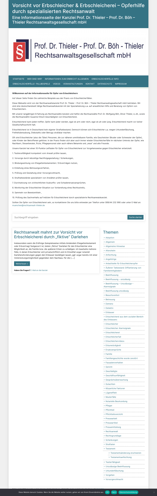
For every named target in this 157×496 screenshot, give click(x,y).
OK (107, 492)
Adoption (110, 237)
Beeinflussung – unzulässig (118, 279)
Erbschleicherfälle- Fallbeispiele (31, 84)
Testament (110, 448)
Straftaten (110, 444)
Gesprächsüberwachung (117, 380)
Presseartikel (112, 423)
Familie (109, 354)
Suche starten (135, 217)
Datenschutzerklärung (128, 492)
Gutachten (110, 384)
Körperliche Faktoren (115, 388)
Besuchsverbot (112, 295)
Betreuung (110, 299)
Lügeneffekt (111, 392)
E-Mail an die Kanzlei (39, 270)
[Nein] (154, 492)
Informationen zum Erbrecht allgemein (67, 79)
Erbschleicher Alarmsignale (118, 328)
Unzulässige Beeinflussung (118, 466)
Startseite (18, 79)
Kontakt (90, 84)
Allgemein (110, 242)
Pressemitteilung (113, 427)
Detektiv (109, 308)
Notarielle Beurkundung (116, 401)
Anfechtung (111, 255)
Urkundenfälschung (115, 470)
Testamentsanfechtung (121, 457)
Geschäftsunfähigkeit (115, 375)
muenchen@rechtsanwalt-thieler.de (28, 205)
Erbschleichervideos (115, 341)
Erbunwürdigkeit (113, 345)
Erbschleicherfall (113, 337)
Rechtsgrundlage (113, 435)
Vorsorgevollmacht (114, 479)
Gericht (109, 367)
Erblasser (110, 312)
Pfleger (109, 405)
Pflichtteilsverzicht (114, 414)
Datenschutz (105, 84)
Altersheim (110, 250)
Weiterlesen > (22, 263)
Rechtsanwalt (112, 431)
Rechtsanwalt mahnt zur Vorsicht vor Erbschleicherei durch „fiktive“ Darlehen (51, 234)
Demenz (109, 303)
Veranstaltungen (73, 84)
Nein (114, 492)
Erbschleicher (112, 324)
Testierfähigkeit (113, 462)
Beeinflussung (112, 275)
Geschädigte (111, 371)
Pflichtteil (110, 410)
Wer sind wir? (34, 79)
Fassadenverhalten (114, 362)
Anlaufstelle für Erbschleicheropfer (122, 263)
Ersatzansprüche (113, 349)
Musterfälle (111, 397)
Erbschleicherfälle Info (105, 79)
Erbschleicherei (113, 332)
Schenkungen (112, 440)
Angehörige (111, 259)
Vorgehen (110, 475)
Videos (56, 84)
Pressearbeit (111, 418)
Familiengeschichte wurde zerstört (122, 358)
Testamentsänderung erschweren (126, 453)
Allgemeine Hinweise (115, 246)
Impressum (121, 84)
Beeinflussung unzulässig (117, 291)
